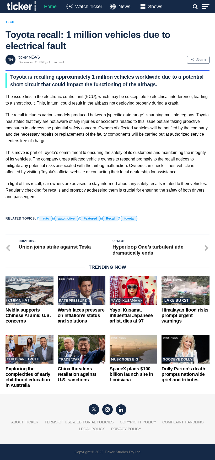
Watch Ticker (88, 6)
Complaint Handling (183, 422)
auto (45, 218)
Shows (155, 6)
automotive (66, 218)
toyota (129, 218)
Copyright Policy (138, 422)
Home (50, 6)
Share (201, 60)
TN (10, 60)
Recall (110, 218)
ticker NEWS (29, 57)
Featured (90, 218)
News (124, 6)
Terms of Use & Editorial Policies (79, 422)
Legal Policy (92, 429)
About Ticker (24, 422)
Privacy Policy (126, 429)
